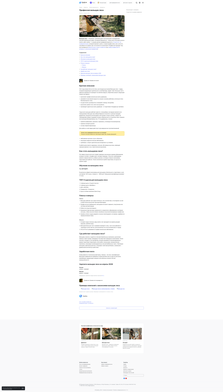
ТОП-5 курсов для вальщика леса (89, 61)
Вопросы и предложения (128, 369)
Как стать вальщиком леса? (88, 57)
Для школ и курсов (127, 370)
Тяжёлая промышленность (94, 7)
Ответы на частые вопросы (85, 367)
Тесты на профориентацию (84, 364)
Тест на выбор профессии (85, 301)
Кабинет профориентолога (106, 364)
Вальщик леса (106, 342)
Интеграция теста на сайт (128, 372)
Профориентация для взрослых (85, 372)
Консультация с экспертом (132, 9)
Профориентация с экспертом (86, 303)
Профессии (86, 7)
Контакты (125, 367)
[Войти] (140, 2)
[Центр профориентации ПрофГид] (83, 3)
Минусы (84, 67)
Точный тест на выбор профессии (134, 12)
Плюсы (84, 65)
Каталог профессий (83, 365)
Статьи (80, 369)
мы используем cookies (8, 388)
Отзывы (125, 365)
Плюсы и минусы (85, 63)
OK (22, 388)
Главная (80, 7)
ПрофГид (81, 13)
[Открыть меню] (143, 3)
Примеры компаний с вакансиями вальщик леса (93, 75)
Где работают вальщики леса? (88, 69)
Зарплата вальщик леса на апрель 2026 (91, 73)
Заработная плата (85, 71)
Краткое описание (85, 55)
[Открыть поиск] (136, 2)
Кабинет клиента (104, 365)
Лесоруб (125, 342)
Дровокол (83, 342)
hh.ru (103, 275)
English (124, 364)
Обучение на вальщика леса (88, 59)
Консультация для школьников (85, 370)
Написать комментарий (111, 308)
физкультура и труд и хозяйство (97, 47)
